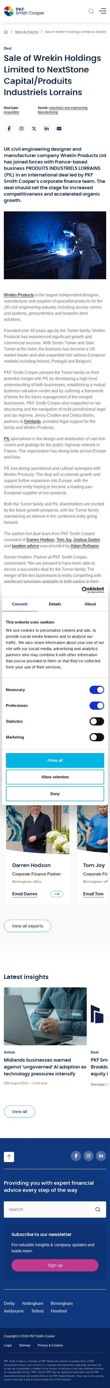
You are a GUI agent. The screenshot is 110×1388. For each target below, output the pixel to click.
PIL (7, 439)
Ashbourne (14, 1311)
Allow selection (55, 777)
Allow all (55, 760)
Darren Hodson (40, 540)
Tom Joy (64, 540)
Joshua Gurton (86, 540)
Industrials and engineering (68, 108)
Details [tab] (55, 604)
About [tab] (90, 604)
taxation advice (25, 546)
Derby (9, 1303)
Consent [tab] (19, 604)
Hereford (59, 1311)
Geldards (32, 421)
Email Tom (93, 894)
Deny (55, 794)
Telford (37, 1311)
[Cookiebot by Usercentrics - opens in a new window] (81, 590)
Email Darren (24, 894)
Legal (8, 1345)
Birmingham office (26, 882)
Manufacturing (48, 112)
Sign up (55, 1265)
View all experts (27, 926)
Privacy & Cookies (50, 1345)
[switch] (97, 706)
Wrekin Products (19, 295)
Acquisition (11, 112)
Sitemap (24, 1345)
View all (19, 1111)
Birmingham (62, 1303)
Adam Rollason (85, 546)
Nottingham (32, 1303)
